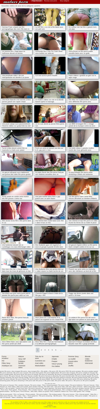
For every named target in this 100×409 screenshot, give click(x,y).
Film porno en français (7, 385)
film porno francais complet (29, 376)
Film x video (17, 396)
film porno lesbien (56, 379)
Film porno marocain (34, 388)
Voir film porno (15, 391)
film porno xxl (78, 380)
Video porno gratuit (22, 386)
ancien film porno (5, 371)
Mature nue (64, 391)
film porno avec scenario (21, 373)
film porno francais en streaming (49, 376)
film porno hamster (9, 379)
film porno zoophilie (89, 380)
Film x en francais (18, 394)
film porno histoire (21, 379)
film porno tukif (30, 380)
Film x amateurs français (70, 390)
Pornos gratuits (30, 394)
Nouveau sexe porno (50, 1)
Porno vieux (4, 390)
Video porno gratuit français (52, 390)
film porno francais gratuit (83, 376)
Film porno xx (93, 396)
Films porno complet (81, 396)
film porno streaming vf (18, 380)
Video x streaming (17, 397)
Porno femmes (25, 391)
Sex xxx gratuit (10, 388)
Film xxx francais (5, 397)
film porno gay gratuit (46, 377)
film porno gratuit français (80, 377)
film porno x (69, 380)
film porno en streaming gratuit (64, 374)
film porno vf (40, 380)
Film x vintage (86, 391)
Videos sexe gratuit (89, 386)
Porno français (22, 390)
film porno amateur (75, 371)
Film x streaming (68, 396)
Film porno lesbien (42, 394)
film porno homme (33, 379)
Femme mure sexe (21, 388)
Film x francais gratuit (82, 394)
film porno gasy (34, 377)
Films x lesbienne (55, 391)
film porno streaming (83, 379)
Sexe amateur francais (36, 386)
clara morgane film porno (19, 371)
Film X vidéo (15, 2)
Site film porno (57, 396)
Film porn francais (89, 385)
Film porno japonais (48, 388)
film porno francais (14, 376)
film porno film (91, 374)
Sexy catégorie (64, 1)
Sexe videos (12, 386)
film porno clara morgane (67, 373)
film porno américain (6, 373)
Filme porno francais (6, 396)
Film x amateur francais (22, 385)
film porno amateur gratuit (90, 371)
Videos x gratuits (84, 390)
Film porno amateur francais (80, 388)
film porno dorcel (19, 374)
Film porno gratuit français (63, 388)
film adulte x (45, 371)
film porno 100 (53, 371)
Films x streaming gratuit (49, 385)
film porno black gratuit (36, 373)
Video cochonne (77, 386)
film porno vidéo (60, 380)
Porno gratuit (13, 390)
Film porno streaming (45, 396)
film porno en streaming (46, 374)
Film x (24, 396)
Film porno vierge (35, 385)
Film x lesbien (28, 397)
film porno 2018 (64, 371)
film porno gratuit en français (62, 377)
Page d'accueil (36, 1)
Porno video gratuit (75, 391)
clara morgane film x (34, 371)
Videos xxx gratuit (43, 391)
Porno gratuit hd (33, 396)
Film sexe (69, 386)
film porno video (49, 380)
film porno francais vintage (20, 377)
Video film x (93, 394)
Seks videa (34, 391)
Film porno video (60, 386)
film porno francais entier (67, 376)
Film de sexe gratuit (6, 394)
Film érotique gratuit (55, 394)
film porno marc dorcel (69, 379)
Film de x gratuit (95, 388)
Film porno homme (68, 394)
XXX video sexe (49, 386)
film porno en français (31, 374)
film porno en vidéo (80, 374)
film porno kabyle (44, 379)
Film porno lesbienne (76, 385)
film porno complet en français (85, 373)
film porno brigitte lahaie (51, 373)
